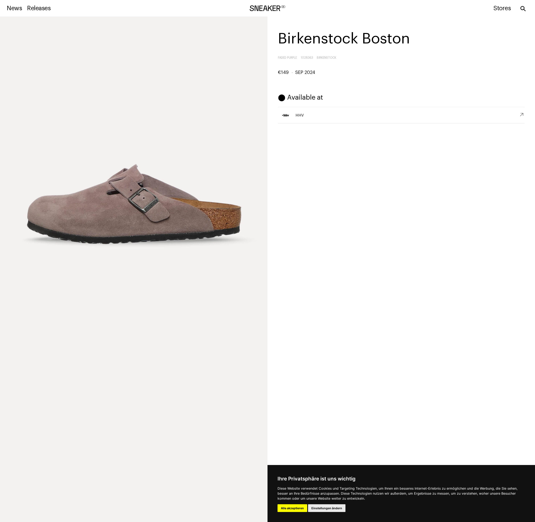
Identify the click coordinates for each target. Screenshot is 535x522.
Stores (502, 8)
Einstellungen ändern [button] (326, 508)
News (14, 8)
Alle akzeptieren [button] (292, 508)
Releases (39, 8)
